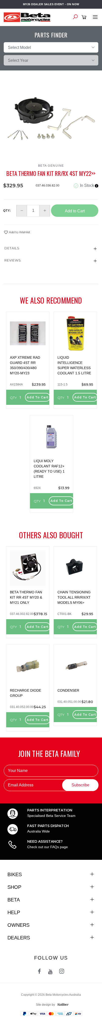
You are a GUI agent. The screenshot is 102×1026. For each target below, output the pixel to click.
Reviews (12, 260)
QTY (13, 397)
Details (12, 248)
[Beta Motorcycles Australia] (28, 17)
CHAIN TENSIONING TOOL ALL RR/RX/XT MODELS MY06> (74, 597)
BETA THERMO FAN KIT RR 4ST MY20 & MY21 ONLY (26, 597)
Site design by (45, 1004)
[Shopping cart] (85, 17)
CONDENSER (68, 690)
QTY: (7, 210)
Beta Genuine (51, 165)
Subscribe (80, 785)
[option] (51, 119)
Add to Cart (75, 211)
